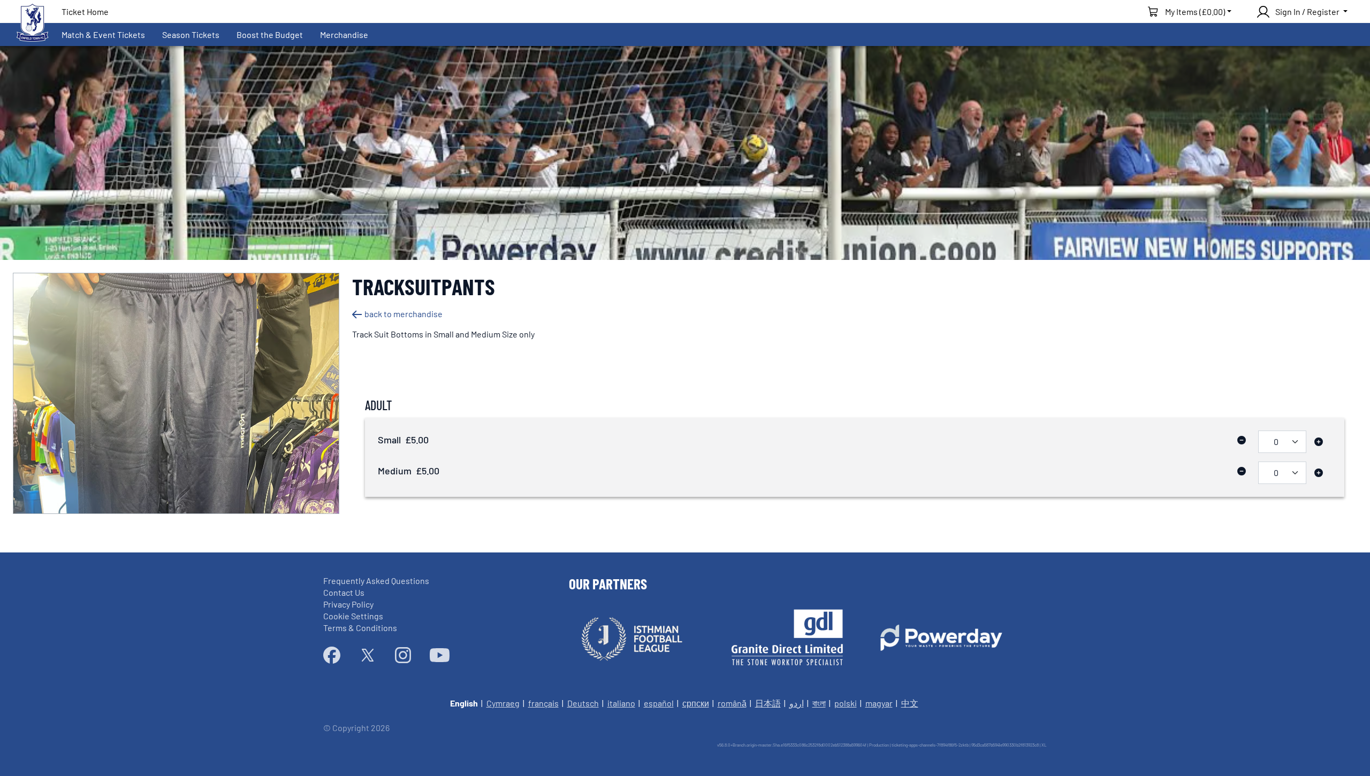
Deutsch (583, 703)
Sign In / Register (1307, 11)
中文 (909, 703)
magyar (879, 703)
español (659, 703)
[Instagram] (403, 655)
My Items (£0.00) (1195, 11)
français (543, 703)
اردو (796, 703)
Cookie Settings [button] (353, 616)
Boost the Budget (270, 34)
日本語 (768, 703)
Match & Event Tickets (103, 34)
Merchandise (344, 34)
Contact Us (343, 592)
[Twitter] (367, 655)
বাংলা (819, 703)
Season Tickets (190, 34)
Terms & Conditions (360, 628)
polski (845, 703)
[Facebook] (331, 655)
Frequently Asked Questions (376, 580)
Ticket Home (85, 11)
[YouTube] (440, 655)
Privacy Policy (348, 604)
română (732, 703)
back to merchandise (403, 314)
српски (695, 703)
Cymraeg (503, 703)
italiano (621, 703)
